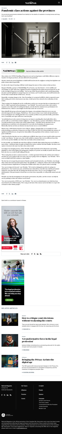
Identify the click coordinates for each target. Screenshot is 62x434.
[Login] (14, 19)
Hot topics (4, 8)
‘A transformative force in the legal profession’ (39, 340)
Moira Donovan (26, 350)
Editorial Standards (7, 390)
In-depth (41, 386)
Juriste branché (43, 406)
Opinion (24, 315)
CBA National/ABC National (28, 372)
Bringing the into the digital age (38, 361)
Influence (24, 357)
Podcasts (41, 398)
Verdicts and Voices (44, 400)
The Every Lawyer (44, 402)
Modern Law (42, 408)
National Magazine (7, 386)
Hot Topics (24, 386)
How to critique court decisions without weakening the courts (38, 319)
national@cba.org (22, 428)
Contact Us (5, 388)
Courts (23, 398)
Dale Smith (5, 19)
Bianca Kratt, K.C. (26, 329)
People (23, 336)
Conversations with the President (48, 404)
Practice (23, 394)
